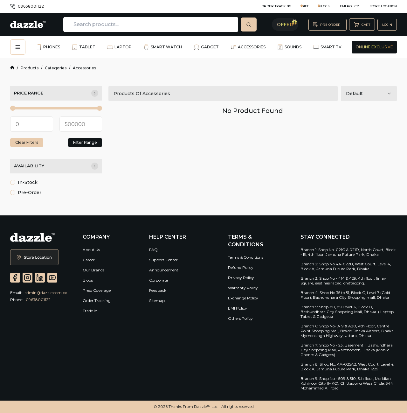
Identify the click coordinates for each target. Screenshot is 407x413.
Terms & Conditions (245, 257)
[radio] (12, 182)
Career (89, 259)
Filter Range (85, 142)
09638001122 (31, 6)
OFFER (285, 24)
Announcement (163, 270)
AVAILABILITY (29, 165)
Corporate (158, 280)
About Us (91, 249)
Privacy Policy (241, 277)
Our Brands (93, 270)
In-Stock (28, 182)
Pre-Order (29, 192)
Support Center (163, 259)
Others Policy (240, 318)
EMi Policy (349, 6)
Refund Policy (240, 267)
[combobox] (369, 93)
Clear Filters (26, 142)
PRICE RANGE (28, 92)
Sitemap (157, 300)
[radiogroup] (56, 187)
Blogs (88, 280)
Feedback (157, 290)
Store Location (383, 6)
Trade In (90, 310)
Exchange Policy (243, 298)
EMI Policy (237, 308)
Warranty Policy (243, 287)
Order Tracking (276, 6)
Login (387, 25)
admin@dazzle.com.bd (45, 292)
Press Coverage (97, 290)
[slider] (12, 108)
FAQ (153, 249)
